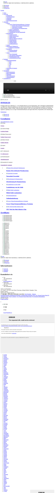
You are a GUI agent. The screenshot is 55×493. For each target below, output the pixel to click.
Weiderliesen (3, 112)
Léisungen (5, 22)
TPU (10, 64)
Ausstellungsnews (10, 77)
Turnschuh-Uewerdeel (17, 27)
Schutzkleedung (12, 40)
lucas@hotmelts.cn (7, 281)
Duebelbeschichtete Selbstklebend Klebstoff (10, 295)
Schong (8, 23)
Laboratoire (9, 18)
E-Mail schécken (4, 299)
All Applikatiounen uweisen (7, 121)
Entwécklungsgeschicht (11, 20)
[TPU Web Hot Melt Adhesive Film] (14, 206)
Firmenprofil (9, 15)
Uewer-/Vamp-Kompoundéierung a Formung (19, 24)
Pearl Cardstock (12, 296)
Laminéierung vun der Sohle (14, 187)
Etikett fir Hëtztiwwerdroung (15, 38)
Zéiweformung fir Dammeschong (19, 28)
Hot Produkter (28, 294)
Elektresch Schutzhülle (14, 47)
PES (10, 63)
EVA (10, 61)
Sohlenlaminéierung (12, 198)
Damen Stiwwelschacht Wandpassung (20, 25)
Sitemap (34, 294)
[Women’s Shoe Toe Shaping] (14, 179)
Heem (4, 13)
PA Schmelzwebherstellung (38, 296)
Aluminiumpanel (13, 51)
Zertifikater (8, 19)
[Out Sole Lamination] (13, 184)
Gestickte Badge (13, 42)
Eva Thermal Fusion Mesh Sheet (24, 296)
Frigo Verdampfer (13, 54)
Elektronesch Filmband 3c (12, 46)
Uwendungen (5, 119)
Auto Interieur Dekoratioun (15, 55)
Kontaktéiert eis (7, 78)
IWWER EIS (5, 103)
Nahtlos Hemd (12, 37)
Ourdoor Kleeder (13, 34)
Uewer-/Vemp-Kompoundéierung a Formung (19, 204)
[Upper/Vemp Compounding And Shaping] (17, 201)
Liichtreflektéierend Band (15, 58)
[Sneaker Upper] (12, 173)
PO (10, 65)
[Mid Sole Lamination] (12, 190)
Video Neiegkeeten (10, 76)
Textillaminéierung (13, 43)
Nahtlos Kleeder (13, 41)
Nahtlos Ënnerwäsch (14, 36)
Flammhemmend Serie (14, 56)
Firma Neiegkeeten (10, 72)
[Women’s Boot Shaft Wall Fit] (15, 168)
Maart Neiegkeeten (10, 73)
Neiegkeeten (6, 70)
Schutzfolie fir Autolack (11, 68)
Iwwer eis (5, 14)
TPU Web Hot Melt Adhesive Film (16, 209)
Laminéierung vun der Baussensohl (17, 32)
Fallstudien (8, 74)
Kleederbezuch (9, 33)
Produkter (5, 59)
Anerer (7, 52)
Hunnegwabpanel (13, 50)
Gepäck (8, 45)
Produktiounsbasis (10, 16)
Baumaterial (9, 49)
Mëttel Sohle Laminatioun (14, 193)
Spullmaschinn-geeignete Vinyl (28, 295)
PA (10, 67)
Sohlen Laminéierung (14, 29)
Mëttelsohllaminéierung (14, 31)
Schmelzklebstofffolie (11, 60)
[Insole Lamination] (11, 195)
